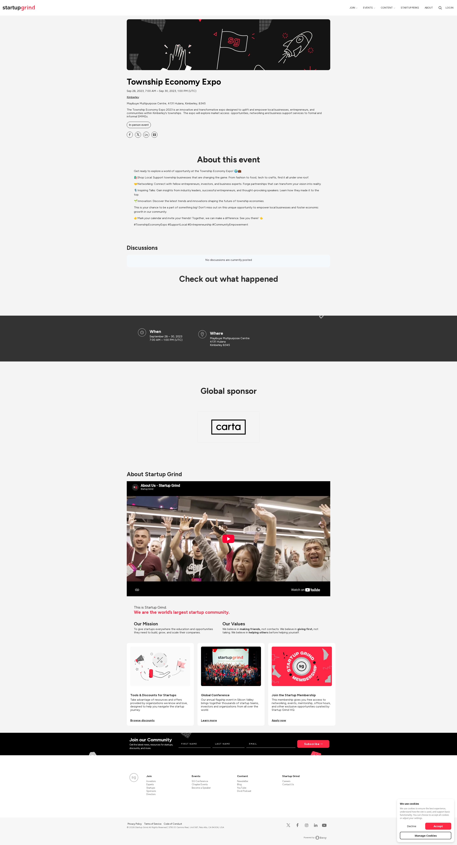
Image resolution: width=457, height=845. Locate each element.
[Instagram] (306, 825)
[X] (288, 825)
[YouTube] (323, 825)
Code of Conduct (173, 824)
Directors (150, 794)
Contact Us (288, 784)
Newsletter (242, 781)
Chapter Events (200, 784)
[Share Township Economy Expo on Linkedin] (146, 135)
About (429, 7)
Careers (286, 781)
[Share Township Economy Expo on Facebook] (130, 135)
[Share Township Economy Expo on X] (138, 135)
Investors (151, 781)
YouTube (241, 787)
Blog (239, 784)
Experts (150, 784)
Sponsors (151, 791)
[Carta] (228, 427)
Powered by (309, 837)
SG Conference (200, 781)
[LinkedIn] (315, 825)
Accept (438, 826)
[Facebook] (297, 825)
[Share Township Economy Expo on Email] (154, 135)
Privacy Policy (135, 824)
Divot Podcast (244, 791)
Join (352, 7)
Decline (411, 826)
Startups (150, 787)
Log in (449, 7)
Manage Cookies (426, 835)
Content (387, 7)
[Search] (440, 7)
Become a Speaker (201, 787)
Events (368, 7)
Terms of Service (153, 824)
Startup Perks (410, 7)
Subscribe (312, 744)
